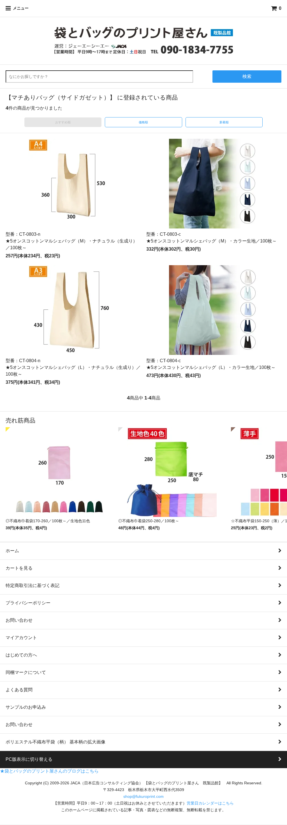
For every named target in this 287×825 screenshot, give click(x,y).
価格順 (143, 122)
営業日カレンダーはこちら (210, 803)
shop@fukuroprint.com (143, 796)
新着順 (224, 122)
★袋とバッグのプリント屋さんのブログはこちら (49, 771)
